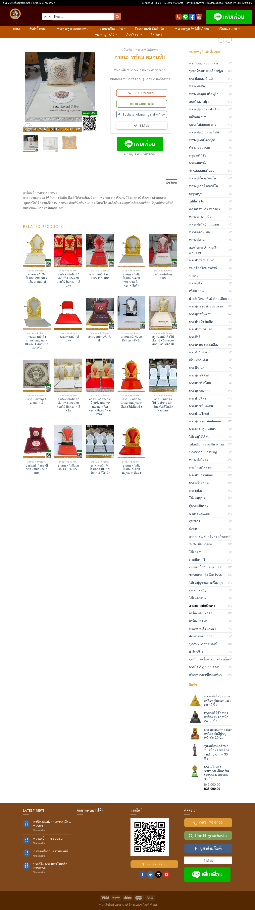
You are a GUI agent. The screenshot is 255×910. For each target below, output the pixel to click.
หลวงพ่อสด (197, 86)
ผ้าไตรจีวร (196, 651)
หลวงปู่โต (195, 283)
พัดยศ (193, 529)
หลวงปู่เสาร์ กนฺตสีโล (203, 186)
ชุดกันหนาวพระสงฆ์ (203, 644)
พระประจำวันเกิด (201, 321)
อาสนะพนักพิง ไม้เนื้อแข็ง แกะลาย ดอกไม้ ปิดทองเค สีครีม (68, 405)
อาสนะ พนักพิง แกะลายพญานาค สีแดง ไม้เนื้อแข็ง (131, 403)
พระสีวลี (195, 337)
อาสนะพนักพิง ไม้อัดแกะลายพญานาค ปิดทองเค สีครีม (131, 280)
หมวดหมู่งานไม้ (105, 34)
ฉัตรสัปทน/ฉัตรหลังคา (204, 209)
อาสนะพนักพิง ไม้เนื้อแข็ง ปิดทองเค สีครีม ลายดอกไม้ (163, 340)
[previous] (29, 88)
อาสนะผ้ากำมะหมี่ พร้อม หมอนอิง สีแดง (37, 469)
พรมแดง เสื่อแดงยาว (203, 628)
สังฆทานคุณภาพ (201, 636)
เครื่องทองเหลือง (200, 613)
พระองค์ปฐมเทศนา (202, 429)
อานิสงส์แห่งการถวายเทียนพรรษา (52, 823)
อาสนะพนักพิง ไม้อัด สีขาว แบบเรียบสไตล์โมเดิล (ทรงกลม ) (163, 405)
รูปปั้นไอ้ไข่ (196, 201)
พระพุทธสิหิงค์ (199, 375)
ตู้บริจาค (195, 521)
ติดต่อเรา (156, 34)
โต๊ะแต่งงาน (197, 598)
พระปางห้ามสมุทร (202, 260)
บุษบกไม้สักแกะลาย (202, 124)
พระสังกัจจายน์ (199, 352)
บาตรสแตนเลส (199, 513)
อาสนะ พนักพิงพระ (147, 50)
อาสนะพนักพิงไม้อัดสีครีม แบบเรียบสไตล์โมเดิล (99, 469)
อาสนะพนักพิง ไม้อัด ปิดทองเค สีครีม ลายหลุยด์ (37, 278)
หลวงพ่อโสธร (198, 459)
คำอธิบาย (171, 183)
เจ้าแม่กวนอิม (198, 360)
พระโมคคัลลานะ (201, 467)
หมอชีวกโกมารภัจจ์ (203, 268)
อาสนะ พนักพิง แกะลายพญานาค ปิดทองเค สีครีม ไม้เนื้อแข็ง (36, 342)
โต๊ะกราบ (195, 552)
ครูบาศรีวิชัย (197, 155)
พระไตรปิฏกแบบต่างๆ (204, 667)
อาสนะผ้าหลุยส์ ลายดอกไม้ (36, 401)
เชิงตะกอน (196, 291)
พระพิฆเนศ (197, 367)
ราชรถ (194, 275)
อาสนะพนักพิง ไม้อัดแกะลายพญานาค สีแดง (131, 469)
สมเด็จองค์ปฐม (199, 101)
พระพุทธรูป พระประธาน (206, 306)
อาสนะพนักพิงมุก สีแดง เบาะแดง (99, 276)
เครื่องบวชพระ (199, 621)
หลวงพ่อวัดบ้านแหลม (204, 224)
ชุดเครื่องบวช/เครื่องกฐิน (206, 71)
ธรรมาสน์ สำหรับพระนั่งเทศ (208, 536)
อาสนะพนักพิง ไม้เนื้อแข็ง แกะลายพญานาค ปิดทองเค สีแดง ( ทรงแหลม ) (99, 407)
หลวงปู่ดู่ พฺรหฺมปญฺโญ (204, 109)
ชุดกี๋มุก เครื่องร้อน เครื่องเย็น (209, 659)
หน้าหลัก (127, 50)
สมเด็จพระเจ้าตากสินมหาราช (203, 250)
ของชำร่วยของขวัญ (203, 452)
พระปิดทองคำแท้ (201, 78)
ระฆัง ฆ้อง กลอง (200, 544)
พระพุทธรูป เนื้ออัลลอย (205, 421)
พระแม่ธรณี (197, 163)
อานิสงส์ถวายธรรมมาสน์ (50, 851)
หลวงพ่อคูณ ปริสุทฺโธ (204, 94)
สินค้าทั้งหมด (37, 29)
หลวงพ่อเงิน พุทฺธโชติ (204, 132)
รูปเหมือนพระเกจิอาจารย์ (206, 444)
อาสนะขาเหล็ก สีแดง (68, 338)
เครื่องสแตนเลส (227, 29)
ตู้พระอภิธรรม (199, 506)
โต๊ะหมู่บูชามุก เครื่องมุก (206, 582)
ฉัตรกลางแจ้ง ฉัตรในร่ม (149, 29)
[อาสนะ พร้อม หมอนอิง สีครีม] (60, 88)
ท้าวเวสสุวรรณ (199, 147)
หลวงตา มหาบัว (200, 216)
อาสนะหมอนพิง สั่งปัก (100, 338)
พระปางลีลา (197, 398)
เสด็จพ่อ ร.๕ (197, 117)
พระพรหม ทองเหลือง (204, 344)
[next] (90, 88)
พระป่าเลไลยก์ (199, 413)
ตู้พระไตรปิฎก (198, 590)
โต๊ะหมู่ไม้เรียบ (199, 436)
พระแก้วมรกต (199, 482)
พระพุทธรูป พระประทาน (73, 29)
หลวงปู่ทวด (197, 239)
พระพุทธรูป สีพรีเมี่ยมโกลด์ (192, 29)
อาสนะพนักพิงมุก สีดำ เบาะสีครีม (131, 338)
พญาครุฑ (195, 193)
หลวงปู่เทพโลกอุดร (202, 140)
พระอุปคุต (196, 490)
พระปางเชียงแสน (201, 406)
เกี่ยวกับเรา (132, 34)
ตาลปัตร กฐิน (198, 559)
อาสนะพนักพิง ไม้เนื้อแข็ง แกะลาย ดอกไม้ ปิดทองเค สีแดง (68, 280)
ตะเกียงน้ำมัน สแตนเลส (205, 567)
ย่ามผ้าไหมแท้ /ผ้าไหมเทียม (208, 298)
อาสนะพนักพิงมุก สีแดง (163, 276)
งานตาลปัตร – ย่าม (112, 29)
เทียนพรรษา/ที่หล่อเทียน (205, 674)
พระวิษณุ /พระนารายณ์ (205, 63)
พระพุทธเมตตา (199, 390)
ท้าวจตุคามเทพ (199, 232)
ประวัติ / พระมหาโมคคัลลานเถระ (50, 865)
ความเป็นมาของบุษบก (48, 838)
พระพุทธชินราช (200, 314)
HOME (17, 29)
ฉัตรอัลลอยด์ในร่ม (202, 170)
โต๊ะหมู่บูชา (197, 498)
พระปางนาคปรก (200, 329)
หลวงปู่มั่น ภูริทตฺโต (202, 178)
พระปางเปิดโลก (200, 383)
